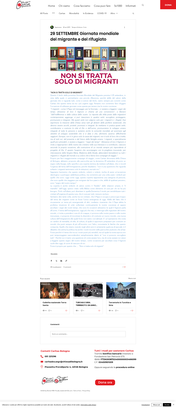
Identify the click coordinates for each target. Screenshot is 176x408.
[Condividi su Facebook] (51, 261)
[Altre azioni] (124, 27)
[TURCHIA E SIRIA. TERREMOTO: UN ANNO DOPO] (88, 290)
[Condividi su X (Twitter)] (56, 261)
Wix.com (69, 390)
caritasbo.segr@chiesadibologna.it (64, 361)
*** (53, 13)
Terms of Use (77, 390)
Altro (113, 13)
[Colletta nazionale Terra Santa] (55, 290)
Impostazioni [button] (146, 405)
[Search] (143, 5)
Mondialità (74, 13)
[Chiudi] (173, 404)
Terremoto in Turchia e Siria (120, 304)
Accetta (167, 405)
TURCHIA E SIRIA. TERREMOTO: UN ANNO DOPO (86, 304)
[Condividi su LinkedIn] (61, 261)
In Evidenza (88, 13)
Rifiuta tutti (156, 405)
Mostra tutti (132, 278)
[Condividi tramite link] (66, 261)
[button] (133, 13)
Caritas (62, 13)
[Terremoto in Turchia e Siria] (121, 290)
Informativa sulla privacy (88, 405)
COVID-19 (101, 13)
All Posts (44, 13)
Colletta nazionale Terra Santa (54, 304)
